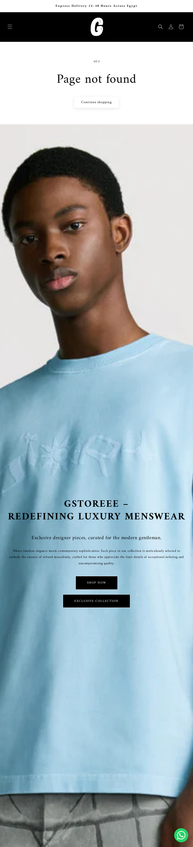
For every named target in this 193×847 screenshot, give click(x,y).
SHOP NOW (96, 582)
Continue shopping (96, 102)
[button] (10, 27)
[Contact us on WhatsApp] (181, 835)
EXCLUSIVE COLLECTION (96, 601)
